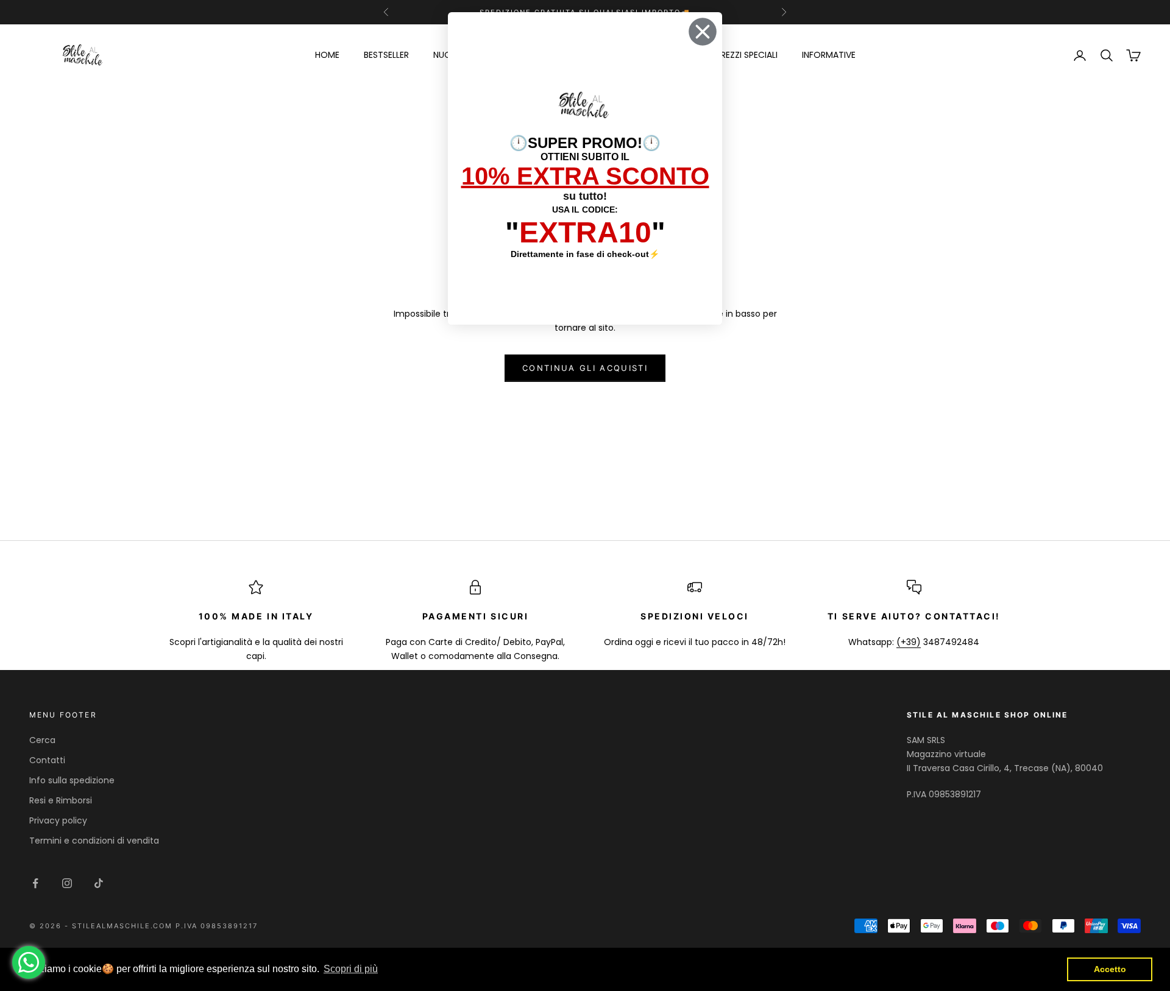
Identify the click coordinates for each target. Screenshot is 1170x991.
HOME (327, 55)
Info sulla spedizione (72, 780)
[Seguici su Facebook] (35, 883)
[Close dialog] (702, 31)
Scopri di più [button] (351, 969)
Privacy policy (58, 820)
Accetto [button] (1110, 969)
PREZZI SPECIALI (747, 55)
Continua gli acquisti (585, 368)
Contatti (47, 760)
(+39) (908, 642)
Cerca (42, 740)
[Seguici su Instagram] (67, 883)
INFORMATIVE (829, 55)
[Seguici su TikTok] (99, 883)
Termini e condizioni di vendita (94, 840)
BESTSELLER (386, 55)
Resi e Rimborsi (60, 800)
